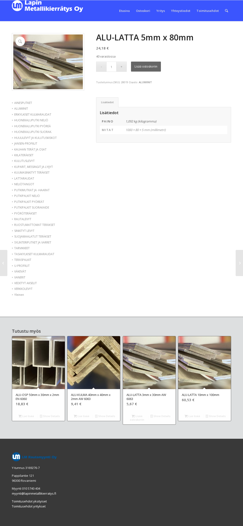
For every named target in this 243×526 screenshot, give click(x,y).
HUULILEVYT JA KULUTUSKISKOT (35, 138)
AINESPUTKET (23, 103)
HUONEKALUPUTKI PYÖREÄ (32, 126)
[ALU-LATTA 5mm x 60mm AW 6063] (3, 263)
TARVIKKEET (22, 248)
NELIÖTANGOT (24, 184)
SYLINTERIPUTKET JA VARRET (32, 242)
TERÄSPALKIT (22, 260)
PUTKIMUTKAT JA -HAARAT (32, 190)
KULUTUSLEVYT (24, 161)
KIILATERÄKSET (23, 155)
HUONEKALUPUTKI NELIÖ (31, 120)
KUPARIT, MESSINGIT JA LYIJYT (33, 167)
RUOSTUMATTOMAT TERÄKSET (34, 225)
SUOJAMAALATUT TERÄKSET (32, 236)
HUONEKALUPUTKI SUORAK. (33, 132)
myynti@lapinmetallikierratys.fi (34, 493)
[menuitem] (124, 10)
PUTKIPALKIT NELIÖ (27, 196)
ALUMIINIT (21, 109)
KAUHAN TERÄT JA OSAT (30, 149)
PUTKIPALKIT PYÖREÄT (29, 202)
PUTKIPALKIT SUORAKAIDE (31, 207)
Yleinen (19, 295)
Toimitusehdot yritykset (29, 506)
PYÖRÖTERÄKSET (25, 213)
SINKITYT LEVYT (24, 231)
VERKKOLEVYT (23, 289)
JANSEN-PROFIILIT (25, 143)
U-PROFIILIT (22, 266)
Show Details (51, 416)
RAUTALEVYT (22, 219)
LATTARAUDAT (24, 178)
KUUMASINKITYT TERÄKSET (32, 172)
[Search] (226, 10)
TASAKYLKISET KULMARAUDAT (34, 254)
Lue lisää (28, 416)
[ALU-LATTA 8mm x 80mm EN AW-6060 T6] (239, 263)
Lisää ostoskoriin (146, 66)
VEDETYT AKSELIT (25, 283)
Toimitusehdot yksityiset (29, 501)
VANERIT (19, 277)
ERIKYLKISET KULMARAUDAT (32, 114)
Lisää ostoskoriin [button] (137, 417)
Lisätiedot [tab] (107, 102)
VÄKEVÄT (20, 271)
